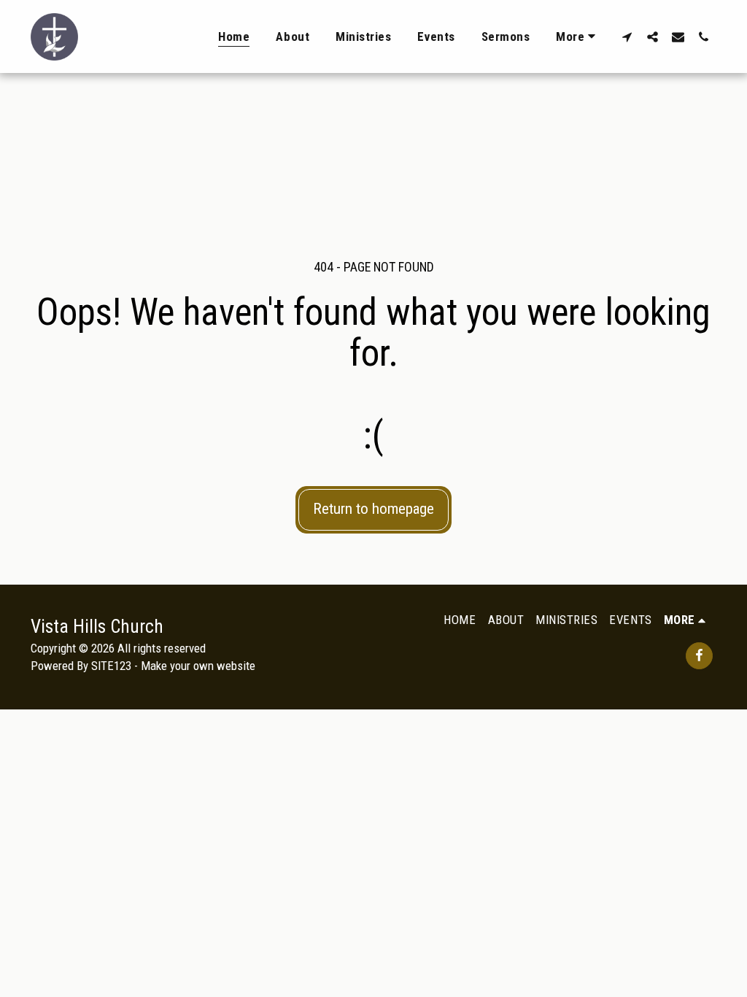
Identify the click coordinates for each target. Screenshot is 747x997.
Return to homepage (373, 508)
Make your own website (198, 665)
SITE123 (111, 665)
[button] (627, 36)
